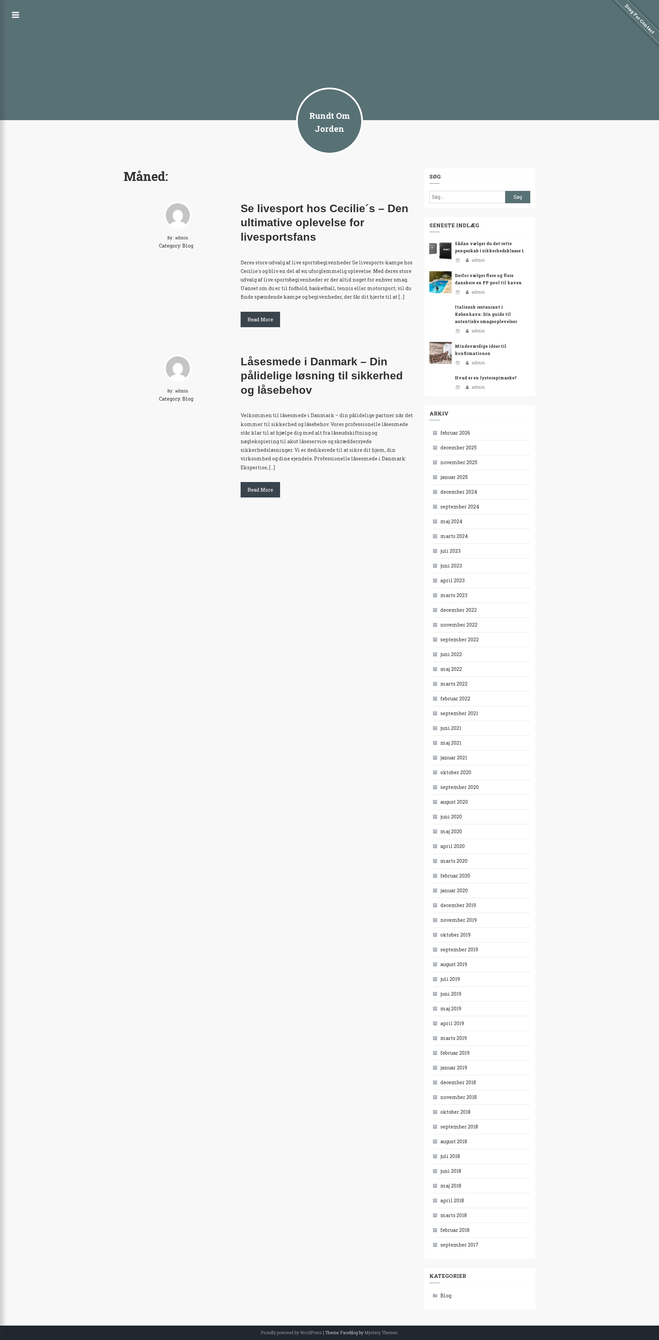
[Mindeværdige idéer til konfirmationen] (440, 353)
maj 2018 (450, 1185)
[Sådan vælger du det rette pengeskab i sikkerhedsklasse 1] (440, 250)
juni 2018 (450, 1171)
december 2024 (458, 492)
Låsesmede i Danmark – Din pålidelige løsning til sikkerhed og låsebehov (322, 375)
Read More (260, 319)
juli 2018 (450, 1156)
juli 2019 (450, 979)
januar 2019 (453, 1067)
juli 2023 (450, 551)
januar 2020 (454, 890)
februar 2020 (455, 875)
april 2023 (452, 580)
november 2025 (458, 462)
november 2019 (458, 920)
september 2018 (459, 1126)
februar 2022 (455, 698)
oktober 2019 (455, 934)
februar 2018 (455, 1230)
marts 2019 (453, 1038)
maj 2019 (450, 1008)
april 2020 (452, 846)
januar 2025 (454, 477)
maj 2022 (451, 669)
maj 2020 (451, 831)
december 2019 (458, 905)
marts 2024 (454, 536)
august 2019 (453, 964)
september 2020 (459, 787)
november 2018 (458, 1097)
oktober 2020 (455, 772)
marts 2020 (453, 861)
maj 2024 (451, 521)
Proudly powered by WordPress (291, 1332)
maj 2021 (450, 743)
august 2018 (453, 1141)
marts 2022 (453, 683)
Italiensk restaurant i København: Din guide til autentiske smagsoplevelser (486, 314)
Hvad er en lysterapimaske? (486, 377)
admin (478, 260)
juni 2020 (451, 816)
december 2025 (458, 447)
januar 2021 (453, 757)
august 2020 (454, 802)
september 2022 (459, 639)
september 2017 (459, 1244)
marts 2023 (453, 595)
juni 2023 (451, 565)
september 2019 (459, 949)
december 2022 (458, 610)
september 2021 (459, 713)
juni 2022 (451, 654)
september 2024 (459, 506)
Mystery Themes (381, 1332)
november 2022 (458, 624)
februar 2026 (455, 433)
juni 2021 (450, 728)
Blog (187, 245)
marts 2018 (453, 1215)
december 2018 (458, 1082)
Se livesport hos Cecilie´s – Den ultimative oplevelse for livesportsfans (324, 222)
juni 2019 (450, 993)
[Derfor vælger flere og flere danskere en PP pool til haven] (440, 282)
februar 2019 (455, 1053)
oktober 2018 (455, 1112)
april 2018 (452, 1200)
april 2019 (452, 1023)
